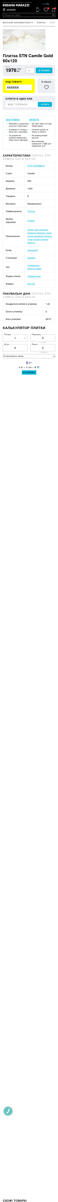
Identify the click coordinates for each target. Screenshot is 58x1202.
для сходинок (41, 229)
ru (47, 4)
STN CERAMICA (36, 165)
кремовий (32, 250)
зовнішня (39, 236)
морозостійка (34, 268)
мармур (31, 257)
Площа (7, 334)
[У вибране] (46, 87)
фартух (31, 242)
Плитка (31, 211)
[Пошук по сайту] (53, 15)
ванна (30, 229)
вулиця (44, 239)
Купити (45, 104)
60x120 (31, 283)
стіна (30, 239)
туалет (36, 239)
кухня (30, 236)
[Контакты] (38, 10)
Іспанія (31, 220)
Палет (35, 344)
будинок (31, 232)
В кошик (44, 70)
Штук (6, 344)
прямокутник (34, 276)
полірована (33, 265)
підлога (48, 236)
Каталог (11, 10)
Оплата (34, 119)
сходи (48, 232)
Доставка (13, 119)
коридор (40, 232)
